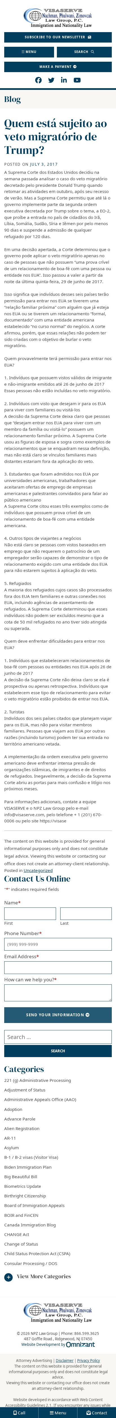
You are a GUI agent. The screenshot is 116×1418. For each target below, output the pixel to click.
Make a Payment (55, 67)
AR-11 (10, 1138)
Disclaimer (64, 1360)
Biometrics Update (22, 1186)
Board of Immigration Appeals (34, 1205)
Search (82, 52)
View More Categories (44, 1276)
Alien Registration (21, 1128)
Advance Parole (19, 1119)
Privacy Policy (88, 1360)
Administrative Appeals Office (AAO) (40, 1099)
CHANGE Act (16, 1234)
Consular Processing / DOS (30, 1263)
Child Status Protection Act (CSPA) (37, 1253)
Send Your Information (55, 1014)
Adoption (13, 1109)
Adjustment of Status (24, 1090)
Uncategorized (38, 870)
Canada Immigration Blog (30, 1225)
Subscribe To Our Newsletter (56, 37)
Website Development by (58, 1344)
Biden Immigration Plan (28, 1167)
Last (64, 923)
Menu (31, 52)
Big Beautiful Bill (20, 1176)
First (8, 923)
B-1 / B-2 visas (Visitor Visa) (31, 1157)
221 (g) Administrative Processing (37, 1080)
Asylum (11, 1147)
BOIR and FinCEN (21, 1215)
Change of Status (21, 1244)
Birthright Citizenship (25, 1196)
